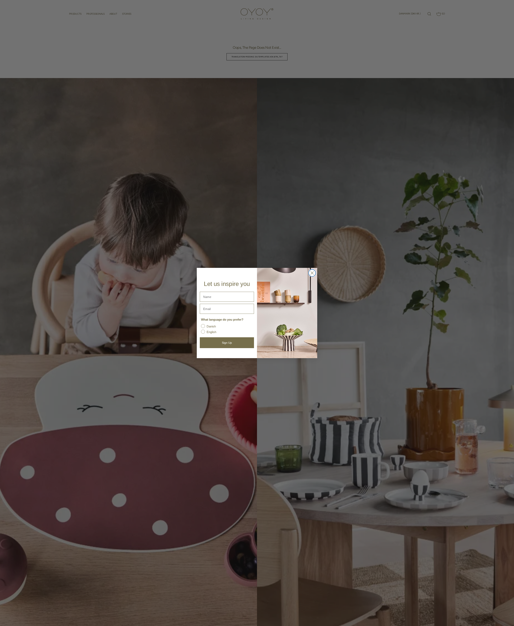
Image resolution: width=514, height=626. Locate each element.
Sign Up (227, 342)
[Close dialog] (312, 272)
